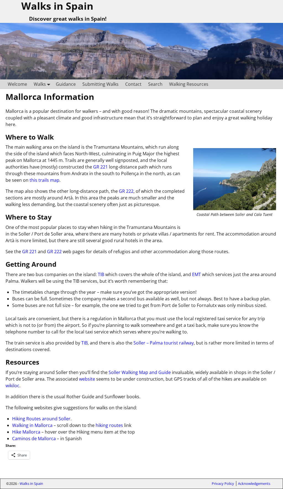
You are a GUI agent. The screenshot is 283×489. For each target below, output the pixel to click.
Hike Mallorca (26, 432)
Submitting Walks (100, 84)
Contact (133, 84)
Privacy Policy (223, 483)
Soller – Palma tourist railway (163, 343)
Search (155, 84)
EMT (196, 274)
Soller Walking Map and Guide (140, 372)
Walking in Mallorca (32, 425)
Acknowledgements (254, 483)
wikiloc (12, 386)
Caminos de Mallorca (34, 438)
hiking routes (109, 425)
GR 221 (100, 167)
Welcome (17, 84)
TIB (101, 274)
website (87, 379)
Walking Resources (188, 84)
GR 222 (126, 191)
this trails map (44, 180)
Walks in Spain (31, 483)
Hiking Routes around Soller (41, 419)
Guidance (66, 84)
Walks (40, 84)
